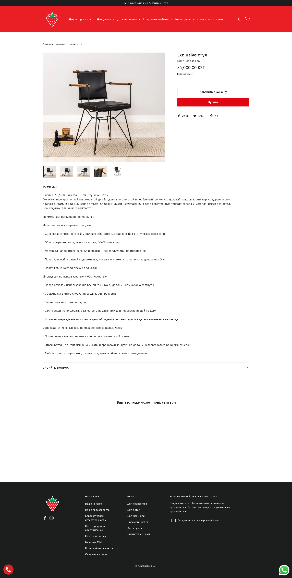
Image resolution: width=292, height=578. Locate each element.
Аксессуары (183, 19)
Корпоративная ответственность (95, 518)
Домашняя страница (54, 44)
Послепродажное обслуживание (95, 528)
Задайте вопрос (56, 367)
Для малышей (127, 19)
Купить (213, 102)
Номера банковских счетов (101, 548)
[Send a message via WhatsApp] (284, 570)
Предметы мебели (156, 19)
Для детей (104, 19)
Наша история (94, 504)
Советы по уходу (95, 536)
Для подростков (80, 19)
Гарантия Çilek (94, 542)
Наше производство (97, 510)
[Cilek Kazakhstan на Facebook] (45, 517)
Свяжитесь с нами (210, 19)
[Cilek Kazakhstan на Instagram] (52, 517)
